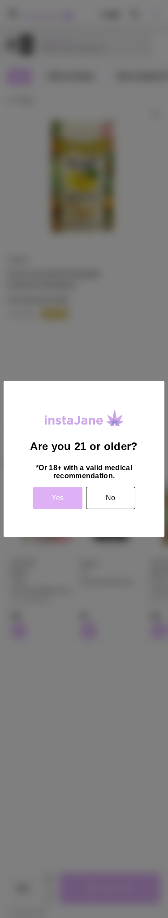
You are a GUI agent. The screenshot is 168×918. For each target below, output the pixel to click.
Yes (58, 498)
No (110, 498)
